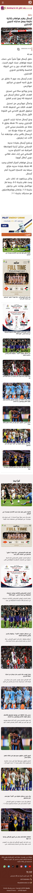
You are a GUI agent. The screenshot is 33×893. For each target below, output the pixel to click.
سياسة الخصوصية (11, 890)
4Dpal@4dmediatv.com (23, 883)
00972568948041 (25, 879)
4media (5, 888)
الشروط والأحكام (22, 890)
